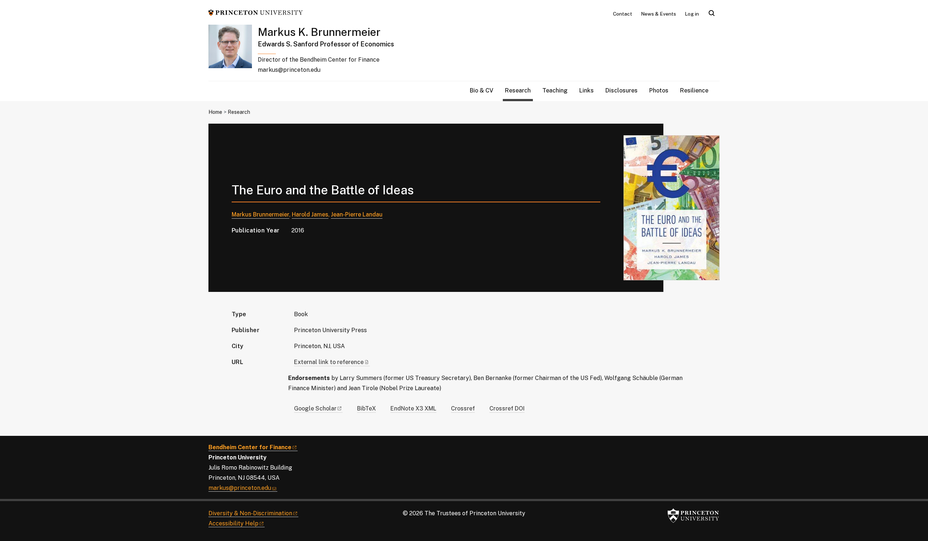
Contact (622, 14)
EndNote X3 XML (413, 408)
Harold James (310, 214)
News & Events (658, 14)
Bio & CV (481, 90)
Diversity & (250, 513)
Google (315, 408)
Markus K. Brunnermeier (319, 31)
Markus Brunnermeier (260, 214)
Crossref (463, 408)
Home (215, 112)
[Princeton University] (255, 12)
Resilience (694, 90)
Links (586, 90)
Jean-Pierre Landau (356, 214)
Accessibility (233, 523)
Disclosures (621, 90)
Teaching (555, 90)
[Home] (233, 53)
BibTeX (366, 408)
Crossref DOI (507, 408)
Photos (658, 90)
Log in (692, 14)
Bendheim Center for (249, 447)
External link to (329, 362)
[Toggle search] (712, 13)
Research (519, 90)
